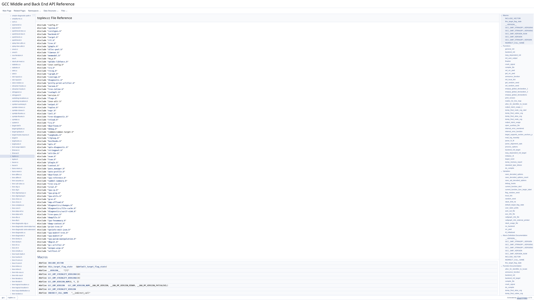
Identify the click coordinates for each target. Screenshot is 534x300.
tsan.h (51, 159)
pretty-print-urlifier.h (61, 83)
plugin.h (52, 162)
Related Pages (20, 11)
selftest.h (54, 251)
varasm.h (52, 86)
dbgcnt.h (52, 242)
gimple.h (52, 46)
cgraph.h (52, 74)
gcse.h (51, 199)
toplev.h (52, 107)
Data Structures (50, 11)
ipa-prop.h (54, 193)
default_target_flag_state (92, 267)
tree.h (51, 43)
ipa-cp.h (52, 190)
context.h (53, 165)
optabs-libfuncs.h (57, 62)
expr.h (51, 110)
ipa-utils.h (54, 196)
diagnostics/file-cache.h (61, 208)
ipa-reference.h (56, 178)
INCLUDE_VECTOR (56, 263)
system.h (52, 28)
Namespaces (33, 11)
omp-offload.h (55, 202)
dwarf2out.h (54, 175)
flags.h (52, 98)
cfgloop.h (53, 138)
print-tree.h (55, 227)
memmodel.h (54, 55)
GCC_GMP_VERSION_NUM (58, 282)
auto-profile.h (56, 172)
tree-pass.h (54, 214)
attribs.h (53, 153)
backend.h (53, 34)
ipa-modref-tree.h (57, 233)
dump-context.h (56, 223)
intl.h (51, 113)
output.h (52, 104)
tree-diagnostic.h (57, 117)
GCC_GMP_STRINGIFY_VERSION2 (62, 278)
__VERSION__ (54, 270)
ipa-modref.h (55, 236)
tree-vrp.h (54, 184)
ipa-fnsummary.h (56, 220)
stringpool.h (55, 150)
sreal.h (52, 187)
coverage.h (54, 77)
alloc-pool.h (55, 49)
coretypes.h (54, 31)
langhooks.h (54, 135)
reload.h (52, 120)
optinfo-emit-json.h (59, 230)
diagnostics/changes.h (60, 205)
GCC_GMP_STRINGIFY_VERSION (62, 289)
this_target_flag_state (60, 267)
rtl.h (51, 40)
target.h (52, 37)
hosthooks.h (54, 141)
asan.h (51, 156)
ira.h (51, 68)
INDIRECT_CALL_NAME (58, 293)
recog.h (52, 71)
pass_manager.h (56, 169)
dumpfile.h (54, 217)
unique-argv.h (55, 248)
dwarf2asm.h (54, 126)
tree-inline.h (55, 89)
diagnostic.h (55, 80)
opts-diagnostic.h (57, 147)
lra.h (51, 123)
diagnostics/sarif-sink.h (61, 211)
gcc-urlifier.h (56, 245)
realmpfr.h (54, 92)
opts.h (51, 144)
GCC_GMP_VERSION (56, 285)
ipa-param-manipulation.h (61, 239)
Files (63, 11)
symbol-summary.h (57, 181)
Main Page (7, 11)
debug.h (52, 129)
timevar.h (53, 52)
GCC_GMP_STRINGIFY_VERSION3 (62, 274)
